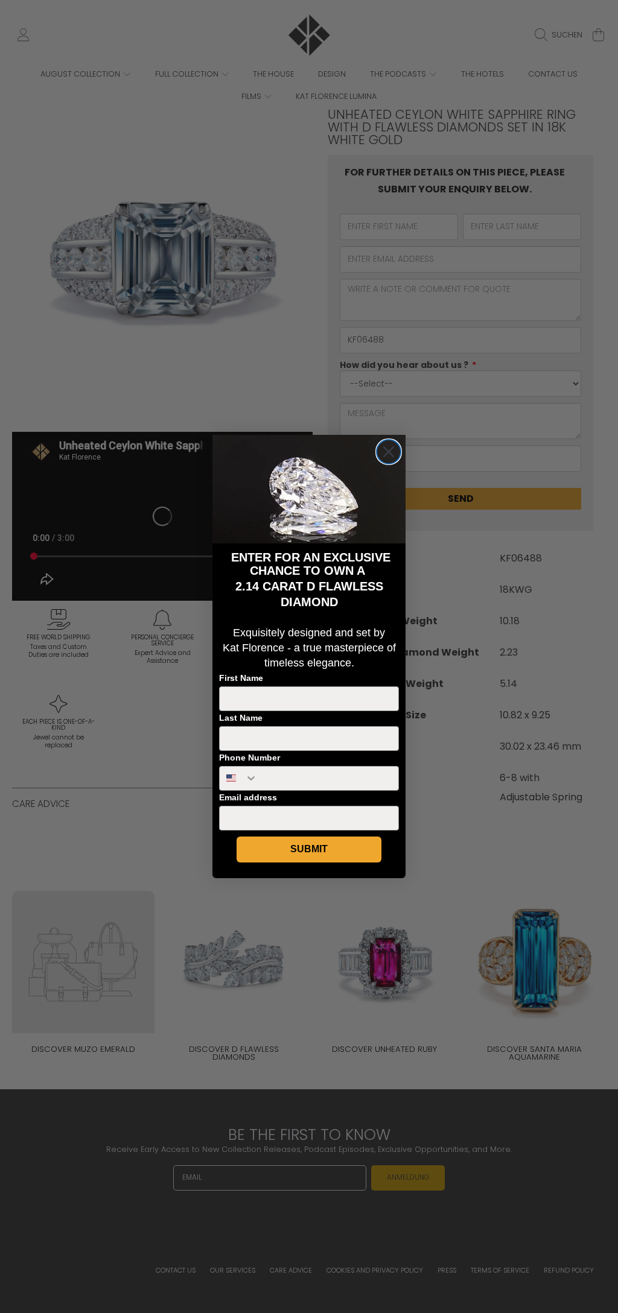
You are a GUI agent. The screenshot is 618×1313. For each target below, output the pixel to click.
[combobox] (239, 778)
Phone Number (249, 757)
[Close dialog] (389, 452)
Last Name (241, 718)
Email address (248, 797)
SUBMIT (309, 849)
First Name (241, 678)
